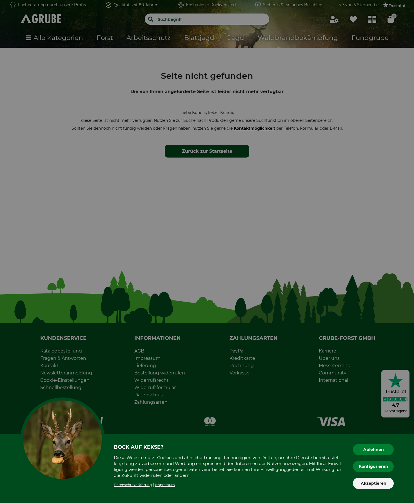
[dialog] (207, 251)
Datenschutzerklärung (133, 485)
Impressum (165, 485)
